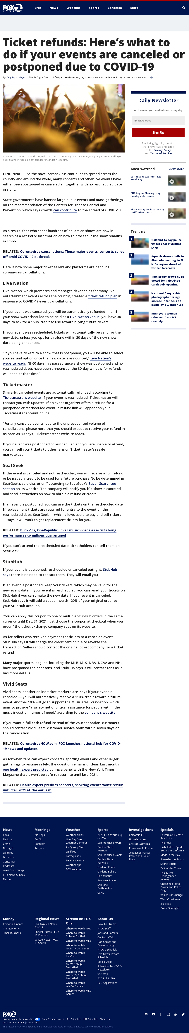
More (134, 8)
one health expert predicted (26, 769)
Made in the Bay (170, 855)
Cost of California (139, 844)
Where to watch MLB (78, 940)
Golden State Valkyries (105, 861)
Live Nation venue (85, 317)
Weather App (73, 865)
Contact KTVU (105, 937)
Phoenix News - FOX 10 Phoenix (47, 933)
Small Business (12, 933)
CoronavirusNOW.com (38, 743)
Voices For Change (171, 895)
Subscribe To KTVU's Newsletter (109, 967)
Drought (8, 848)
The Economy (11, 928)
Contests (40, 844)
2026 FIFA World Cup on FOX (110, 836)
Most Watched (143, 169)
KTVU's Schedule (107, 949)
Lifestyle (57, 77)
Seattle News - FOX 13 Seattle (46, 941)
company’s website (100, 712)
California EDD (138, 835)
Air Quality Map (75, 847)
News (7, 829)
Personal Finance (13, 924)
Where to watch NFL (78, 928)
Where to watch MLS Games (78, 992)
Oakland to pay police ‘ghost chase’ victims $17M (166, 243)
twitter (183, 1014)
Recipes (39, 848)
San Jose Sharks (106, 880)
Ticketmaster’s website (22, 397)
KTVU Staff (103, 928)
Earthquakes (73, 856)
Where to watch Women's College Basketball (76, 975)
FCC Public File (106, 978)
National (8, 839)
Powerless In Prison (141, 848)
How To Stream (106, 924)
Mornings (42, 829)
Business (8, 857)
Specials (166, 829)
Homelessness (138, 839)
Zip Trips (40, 835)
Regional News (47, 919)
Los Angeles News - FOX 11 (46, 925)
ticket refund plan (102, 296)
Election (7, 879)
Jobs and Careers (107, 933)
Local (6, 835)
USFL (100, 892)
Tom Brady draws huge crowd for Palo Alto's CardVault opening (167, 280)
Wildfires (8, 852)
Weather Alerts (75, 835)
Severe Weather (75, 860)
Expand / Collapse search (184, 7)
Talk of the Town (170, 868)
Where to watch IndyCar (75, 954)
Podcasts (8, 866)
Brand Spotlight (169, 908)
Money (8, 919)
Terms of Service (161, 153)
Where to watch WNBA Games (75, 984)
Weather (73, 829)
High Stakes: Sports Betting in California (172, 848)
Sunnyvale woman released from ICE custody (164, 317)
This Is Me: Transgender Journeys (168, 876)
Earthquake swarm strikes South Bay (146, 178)
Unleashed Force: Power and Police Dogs (139, 856)
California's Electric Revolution (171, 836)
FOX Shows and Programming (106, 943)
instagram (168, 1014)
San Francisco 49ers (109, 842)
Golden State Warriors (105, 848)
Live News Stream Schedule (108, 955)
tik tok (176, 1014)
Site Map (102, 974)
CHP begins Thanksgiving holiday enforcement (146, 194)
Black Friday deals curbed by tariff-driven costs (147, 211)
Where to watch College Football (75, 934)
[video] (177, 180)
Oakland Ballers (106, 871)
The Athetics (104, 876)
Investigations (141, 829)
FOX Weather (74, 869)
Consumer (9, 861)
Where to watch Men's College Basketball (75, 964)
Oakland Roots (106, 867)
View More (176, 169)
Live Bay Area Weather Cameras (76, 841)
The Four (165, 842)
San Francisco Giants (109, 855)
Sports (102, 829)
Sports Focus (168, 863)
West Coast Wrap (13, 870)
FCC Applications (107, 983)
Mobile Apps (104, 961)
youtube (154, 1014)
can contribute (65, 210)
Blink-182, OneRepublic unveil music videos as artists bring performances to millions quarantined (59, 532)
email (146, 1014)
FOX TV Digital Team (39, 77)
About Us (105, 919)
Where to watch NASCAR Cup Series (77, 946)
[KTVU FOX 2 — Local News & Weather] (15, 7)
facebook (161, 1014)
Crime (6, 844)
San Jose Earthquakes (104, 886)
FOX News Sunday (14, 875)
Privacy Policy (162, 150)
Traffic (38, 839)
